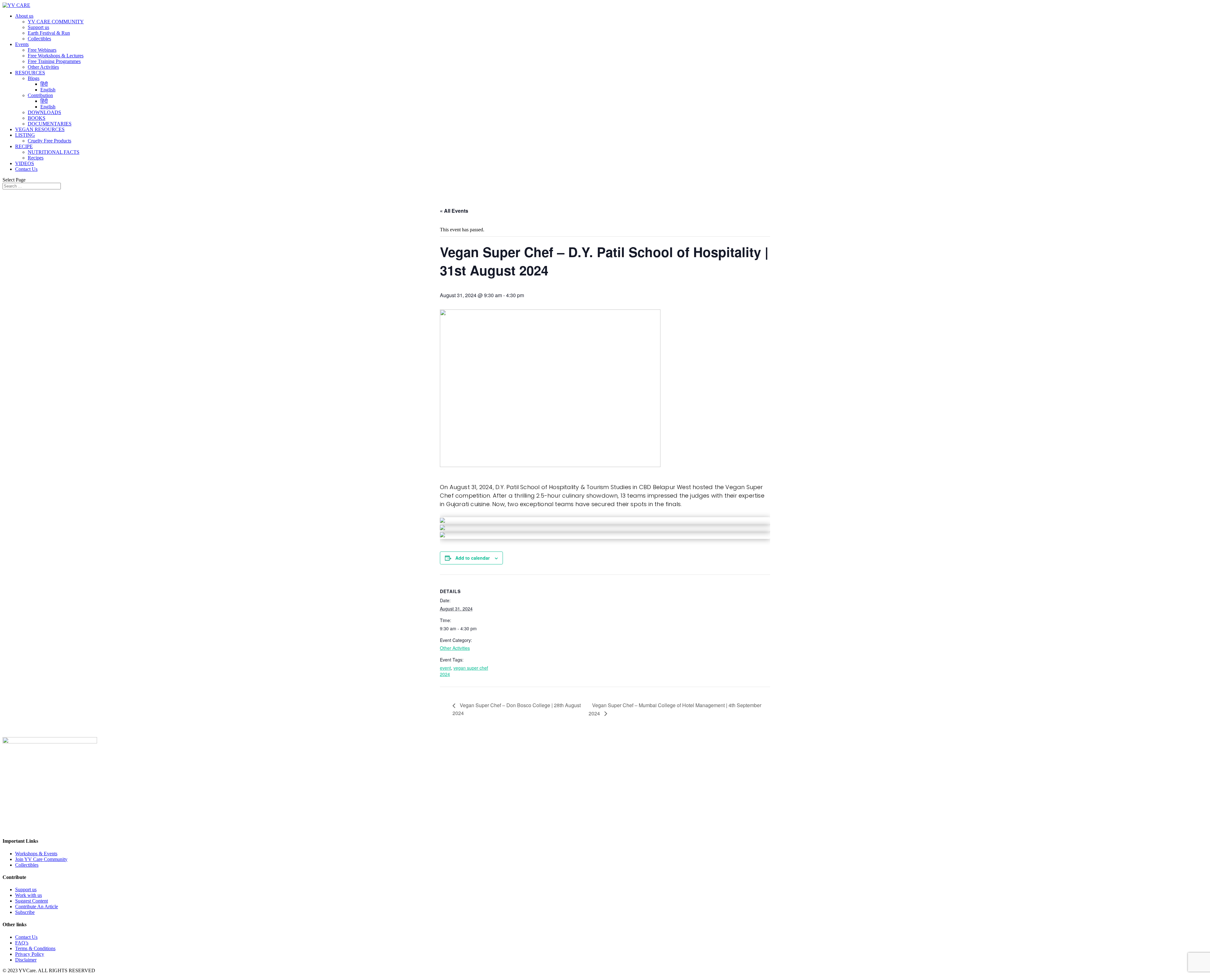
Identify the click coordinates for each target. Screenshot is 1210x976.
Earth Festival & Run (49, 33)
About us (24, 16)
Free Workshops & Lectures (56, 55)
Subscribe (25, 912)
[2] (442, 528)
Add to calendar (472, 558)
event (445, 668)
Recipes (35, 157)
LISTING (25, 135)
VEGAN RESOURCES (40, 129)
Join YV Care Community (41, 859)
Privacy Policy (29, 954)
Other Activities (43, 67)
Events (22, 44)
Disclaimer (26, 959)
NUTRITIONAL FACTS (53, 152)
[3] (442, 535)
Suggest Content (31, 901)
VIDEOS (24, 163)
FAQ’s (21, 942)
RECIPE (24, 146)
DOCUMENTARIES (50, 123)
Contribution (40, 95)
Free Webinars (42, 50)
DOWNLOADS (44, 112)
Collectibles (39, 38)
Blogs (33, 78)
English (47, 89)
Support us (38, 27)
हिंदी (44, 84)
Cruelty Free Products (49, 140)
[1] (442, 521)
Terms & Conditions (35, 948)
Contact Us (26, 169)
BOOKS (36, 118)
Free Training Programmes (54, 61)
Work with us (28, 895)
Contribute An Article (36, 906)
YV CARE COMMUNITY (56, 21)
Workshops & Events (36, 853)
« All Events (454, 210)
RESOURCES (30, 72)
